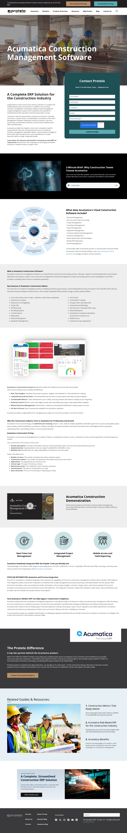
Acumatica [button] (34, 11)
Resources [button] (75, 11)
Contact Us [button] (107, 11)
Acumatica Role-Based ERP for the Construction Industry (101, 724)
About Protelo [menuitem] (42, 814)
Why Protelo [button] (87, 11)
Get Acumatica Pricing (78, 4)
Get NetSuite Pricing (105, 4)
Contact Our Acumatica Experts (22, 675)
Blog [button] (97, 11)
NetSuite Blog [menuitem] (42, 819)
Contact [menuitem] (28, 824)
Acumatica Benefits (98, 739)
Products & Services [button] (60, 11)
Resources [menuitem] (28, 819)
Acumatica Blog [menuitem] (42, 824)
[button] (74, 11)
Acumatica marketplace (44, 569)
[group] (93, 185)
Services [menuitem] (28, 814)
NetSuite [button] (45, 11)
